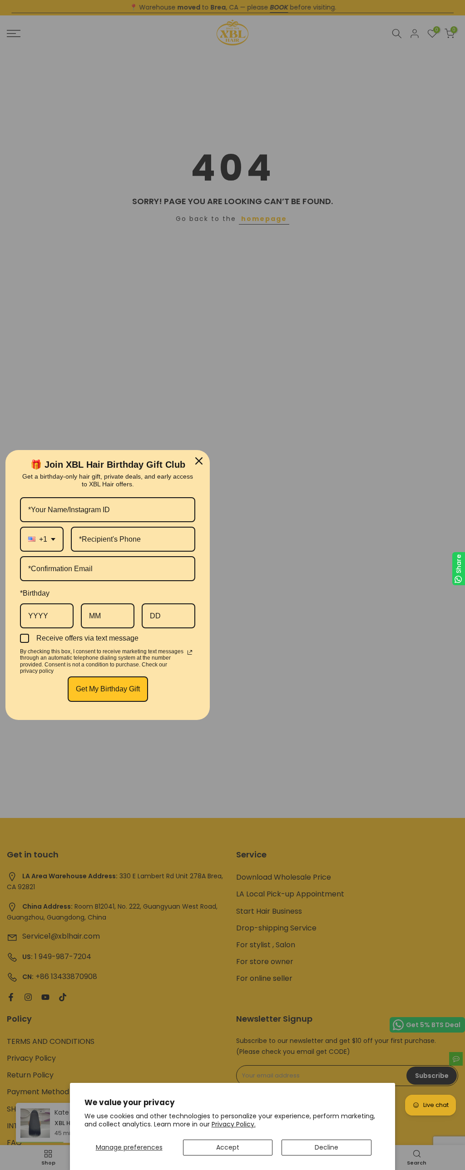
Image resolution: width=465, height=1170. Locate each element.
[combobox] (42, 539)
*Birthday (34, 593)
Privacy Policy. (234, 1124)
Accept (227, 1147)
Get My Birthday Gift (108, 689)
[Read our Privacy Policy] (189, 652)
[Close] (199, 461)
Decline (326, 1147)
